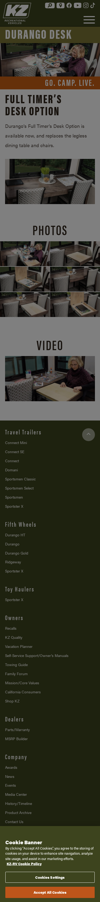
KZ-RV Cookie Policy (24, 863)
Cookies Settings (50, 877)
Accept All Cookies (50, 892)
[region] (50, 864)
